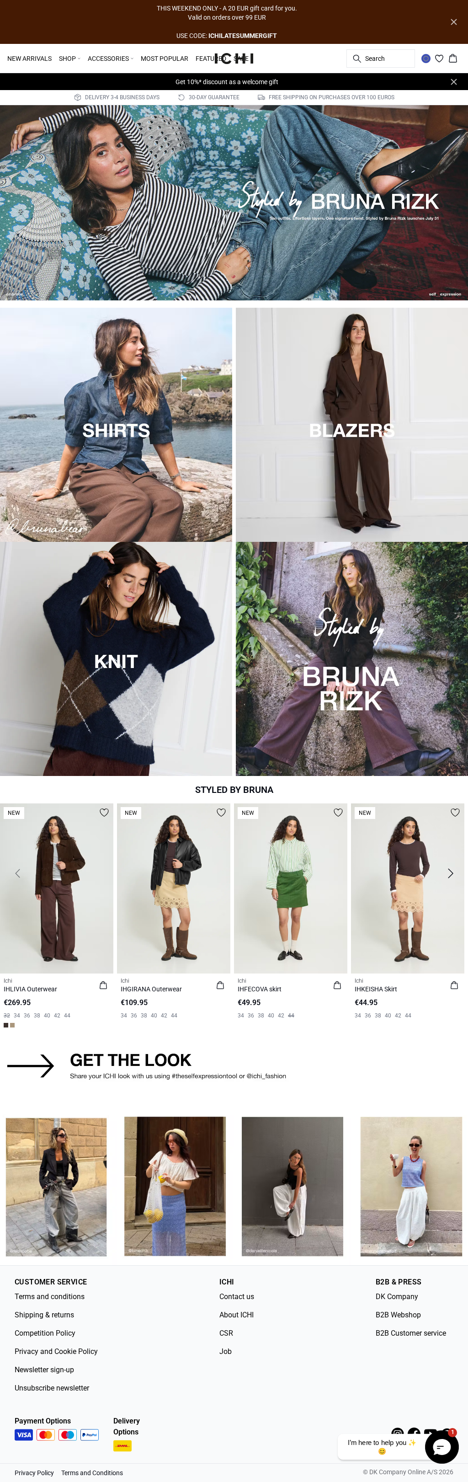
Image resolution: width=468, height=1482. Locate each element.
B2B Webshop (398, 1315)
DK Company (397, 1296)
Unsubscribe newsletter (52, 1388)
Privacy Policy (34, 1473)
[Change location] (426, 58)
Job (225, 1351)
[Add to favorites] (104, 812)
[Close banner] (454, 22)
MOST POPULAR (164, 58)
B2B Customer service (411, 1333)
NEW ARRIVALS (29, 58)
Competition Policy (45, 1333)
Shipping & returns (44, 1315)
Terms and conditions (50, 1296)
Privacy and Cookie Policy (56, 1351)
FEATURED (211, 58)
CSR (226, 1333)
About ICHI (236, 1315)
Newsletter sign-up (44, 1369)
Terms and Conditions (92, 1473)
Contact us (236, 1296)
